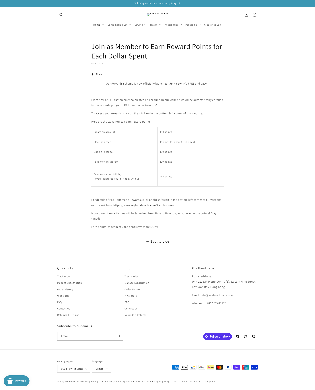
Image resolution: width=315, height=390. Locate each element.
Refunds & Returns (68, 315)
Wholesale (63, 295)
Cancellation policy (205, 381)
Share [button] (99, 74)
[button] (61, 15)
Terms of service (143, 381)
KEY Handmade (72, 381)
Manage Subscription (69, 283)
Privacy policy (125, 381)
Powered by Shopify (88, 381)
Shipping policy (161, 381)
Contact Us (63, 308)
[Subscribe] (119, 336)
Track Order (64, 276)
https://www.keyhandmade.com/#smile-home (143, 205)
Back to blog (159, 241)
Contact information (182, 381)
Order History (65, 289)
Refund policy (108, 381)
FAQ (59, 302)
